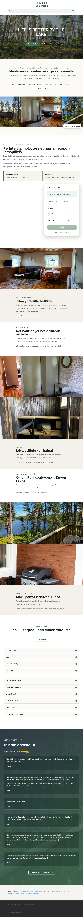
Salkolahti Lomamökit (42, 4)
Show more (25, 786)
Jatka (62, 227)
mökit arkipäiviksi (21, 893)
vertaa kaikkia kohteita (25, 891)
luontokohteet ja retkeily (42, 891)
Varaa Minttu (33, 44)
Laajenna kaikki (41, 639)
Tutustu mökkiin (48, 44)
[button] (10, 112)
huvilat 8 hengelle (34, 893)
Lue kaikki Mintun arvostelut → (41, 872)
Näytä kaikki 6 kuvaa (72, 126)
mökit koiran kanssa (58, 891)
